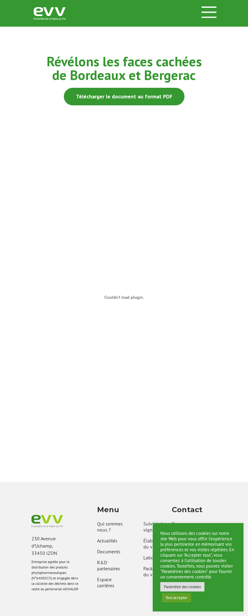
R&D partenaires (108, 565)
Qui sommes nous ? (110, 527)
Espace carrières (105, 582)
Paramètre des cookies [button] (182, 586)
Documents (108, 551)
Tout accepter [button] (176, 597)
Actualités (107, 541)
